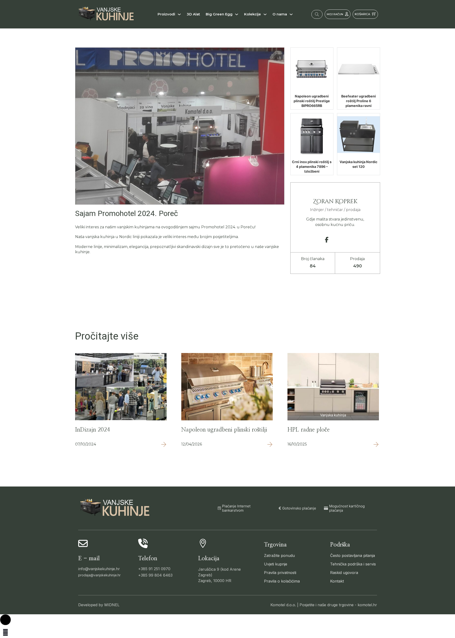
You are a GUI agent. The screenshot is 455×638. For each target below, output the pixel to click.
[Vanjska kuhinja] (333, 386)
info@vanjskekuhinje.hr (99, 568)
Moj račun (335, 14)
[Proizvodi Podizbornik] (179, 14)
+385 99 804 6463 (155, 575)
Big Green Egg (219, 14)
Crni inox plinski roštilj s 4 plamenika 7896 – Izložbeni (312, 166)
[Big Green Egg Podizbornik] (236, 14)
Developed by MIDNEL (98, 604)
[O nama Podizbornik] (291, 14)
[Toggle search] (317, 14)
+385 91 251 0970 (154, 568)
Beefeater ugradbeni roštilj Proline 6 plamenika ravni (358, 101)
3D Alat (193, 14)
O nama (280, 14)
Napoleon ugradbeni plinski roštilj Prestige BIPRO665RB (312, 101)
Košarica (362, 14)
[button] (5, 619)
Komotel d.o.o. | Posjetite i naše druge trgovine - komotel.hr (323, 604)
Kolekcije (252, 14)
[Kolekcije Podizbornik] (265, 14)
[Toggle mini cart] (374, 14)
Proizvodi (166, 14)
